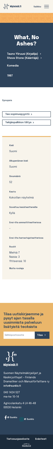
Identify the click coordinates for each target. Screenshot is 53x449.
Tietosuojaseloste (17, 439)
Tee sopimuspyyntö (17, 114)
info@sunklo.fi (12, 386)
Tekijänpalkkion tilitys (18, 122)
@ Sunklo (12, 417)
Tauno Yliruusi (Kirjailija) (23, 54)
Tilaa (40, 335)
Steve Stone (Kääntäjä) (23, 58)
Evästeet (41, 439)
